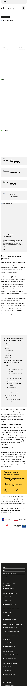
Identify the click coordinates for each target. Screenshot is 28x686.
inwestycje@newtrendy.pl (11, 627)
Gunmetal (8, 355)
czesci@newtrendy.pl (10, 674)
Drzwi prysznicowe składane (15, 378)
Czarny (8, 343)
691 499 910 (8, 670)
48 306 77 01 (8, 600)
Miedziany (8, 357)
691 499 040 (8, 615)
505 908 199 (8, 666)
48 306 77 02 (8, 612)
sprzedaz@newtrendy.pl (10, 604)
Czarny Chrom (9, 350)
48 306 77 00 (8, 596)
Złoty (7, 353)
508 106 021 (8, 639)
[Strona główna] (7, 8)
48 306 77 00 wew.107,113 (11, 654)
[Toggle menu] (23, 8)
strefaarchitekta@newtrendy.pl (12, 631)
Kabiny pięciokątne (13, 387)
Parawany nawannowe (11, 395)
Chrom (8, 348)
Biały (7, 346)
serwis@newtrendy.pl (10, 646)
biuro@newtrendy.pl (9, 588)
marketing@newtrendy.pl (10, 658)
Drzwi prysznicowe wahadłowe (16, 376)
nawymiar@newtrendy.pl (10, 619)
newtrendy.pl (8, 682)
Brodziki (8, 397)
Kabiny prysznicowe (11, 381)
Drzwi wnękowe (10, 368)
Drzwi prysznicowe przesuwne (16, 373)
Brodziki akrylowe (13, 402)
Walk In (8, 365)
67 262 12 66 (8, 642)
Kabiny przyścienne (13, 392)
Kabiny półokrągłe (13, 389)
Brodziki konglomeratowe (14, 399)
